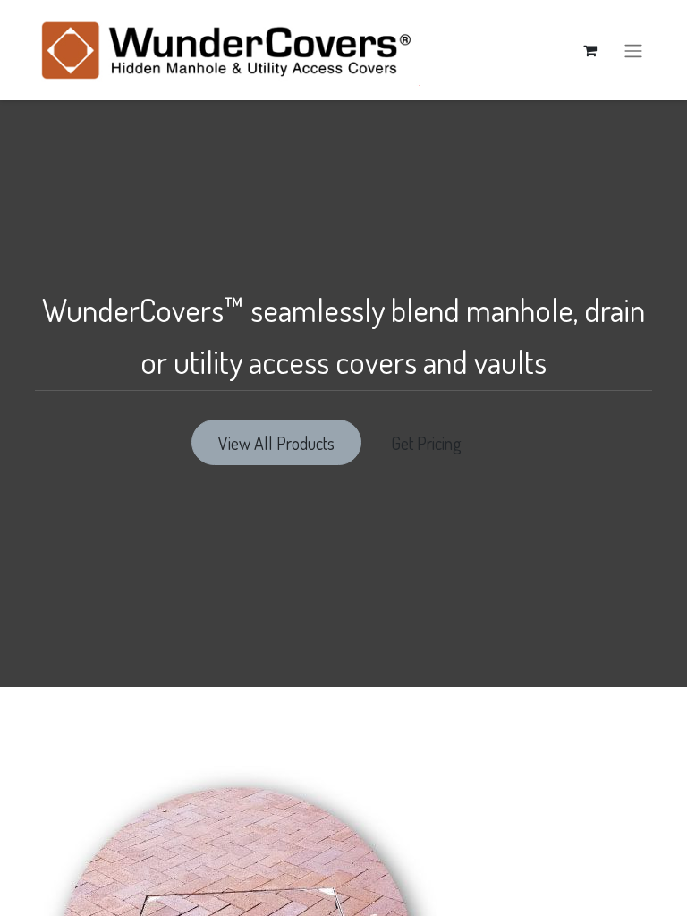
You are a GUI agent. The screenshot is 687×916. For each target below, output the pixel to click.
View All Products (276, 442)
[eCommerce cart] (589, 50)
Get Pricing (430, 442)
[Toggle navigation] (633, 50)
